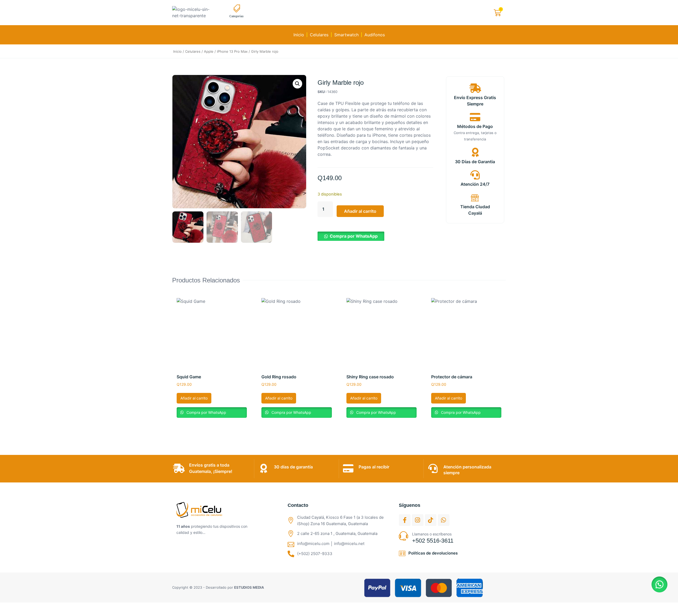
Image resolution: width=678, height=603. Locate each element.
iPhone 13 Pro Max (232, 51)
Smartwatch (346, 34)
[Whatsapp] (443, 520)
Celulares (319, 34)
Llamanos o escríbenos (432, 534)
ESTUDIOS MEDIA (249, 587)
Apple (208, 51)
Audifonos (374, 34)
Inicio (298, 34)
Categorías (236, 16)
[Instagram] (417, 520)
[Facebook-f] (405, 520)
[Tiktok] (430, 520)
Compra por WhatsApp (354, 236)
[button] (297, 83)
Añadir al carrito (360, 211)
